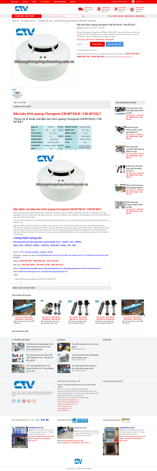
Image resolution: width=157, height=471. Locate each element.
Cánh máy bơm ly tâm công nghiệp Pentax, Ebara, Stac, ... (85, 356)
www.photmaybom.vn (63, 410)
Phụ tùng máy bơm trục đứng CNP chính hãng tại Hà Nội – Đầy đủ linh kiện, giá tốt (39, 357)
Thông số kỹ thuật (22, 106)
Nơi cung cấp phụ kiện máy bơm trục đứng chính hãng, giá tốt (84, 367)
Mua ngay (97, 44)
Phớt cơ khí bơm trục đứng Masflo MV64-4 (134, 186)
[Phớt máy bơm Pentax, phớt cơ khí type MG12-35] (120, 130)
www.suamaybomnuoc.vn (64, 406)
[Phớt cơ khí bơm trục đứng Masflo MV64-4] (120, 188)
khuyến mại (45, 2)
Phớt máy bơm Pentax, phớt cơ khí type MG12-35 (134, 129)
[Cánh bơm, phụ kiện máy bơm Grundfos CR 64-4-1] (105, 307)
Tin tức (25, 2)
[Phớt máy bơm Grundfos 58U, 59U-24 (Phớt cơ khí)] (120, 149)
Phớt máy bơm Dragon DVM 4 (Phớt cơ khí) (134, 204)
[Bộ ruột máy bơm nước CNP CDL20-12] (24, 307)
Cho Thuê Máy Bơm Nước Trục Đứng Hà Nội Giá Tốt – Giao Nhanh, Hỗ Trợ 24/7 (40, 368)
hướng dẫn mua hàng (119, 2)
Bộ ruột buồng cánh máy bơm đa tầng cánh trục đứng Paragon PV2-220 (50, 322)
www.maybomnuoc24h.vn (70, 404)
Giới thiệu (14, 2)
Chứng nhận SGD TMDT (64, 420)
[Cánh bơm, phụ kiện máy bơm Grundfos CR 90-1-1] (120, 169)
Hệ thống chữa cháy (45, 21)
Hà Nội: (110, 16)
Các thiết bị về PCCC (28, 21)
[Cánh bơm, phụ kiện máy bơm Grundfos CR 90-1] (78, 307)
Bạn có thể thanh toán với (19, 420)
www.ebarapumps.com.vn (64, 408)
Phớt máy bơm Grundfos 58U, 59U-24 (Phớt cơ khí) (135, 149)
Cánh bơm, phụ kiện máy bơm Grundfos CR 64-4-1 (104, 322)
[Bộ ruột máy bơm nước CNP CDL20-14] (132, 307)
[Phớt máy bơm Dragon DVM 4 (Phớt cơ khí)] (120, 204)
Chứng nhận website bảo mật (112, 420)
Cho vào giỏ (115, 44)
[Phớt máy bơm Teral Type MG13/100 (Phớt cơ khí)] (120, 110)
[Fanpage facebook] (13, 401)
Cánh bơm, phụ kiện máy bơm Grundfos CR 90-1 (77, 322)
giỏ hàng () (139, 2)
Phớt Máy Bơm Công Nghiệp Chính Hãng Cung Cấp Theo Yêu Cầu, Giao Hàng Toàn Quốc (39, 346)
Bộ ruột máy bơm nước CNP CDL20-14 (132, 322)
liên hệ (72, 2)
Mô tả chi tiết (20, 102)
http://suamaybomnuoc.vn (125, 57)
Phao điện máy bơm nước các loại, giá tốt (85, 345)
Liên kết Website (60, 2)
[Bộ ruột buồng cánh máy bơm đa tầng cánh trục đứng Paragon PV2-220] (51, 307)
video (34, 2)
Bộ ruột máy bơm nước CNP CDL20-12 (24, 322)
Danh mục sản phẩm (24, 16)
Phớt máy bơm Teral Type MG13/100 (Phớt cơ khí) (134, 110)
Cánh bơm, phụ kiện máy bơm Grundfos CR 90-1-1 (134, 168)
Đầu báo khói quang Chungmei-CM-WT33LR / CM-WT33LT (75, 21)
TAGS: (15, 275)
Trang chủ (15, 21)
